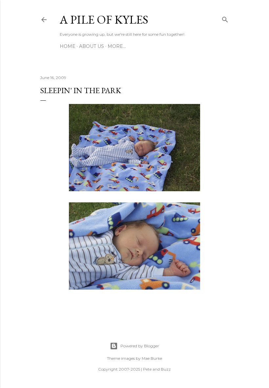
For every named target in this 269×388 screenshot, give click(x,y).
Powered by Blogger (139, 345)
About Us (91, 46)
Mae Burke (152, 358)
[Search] (225, 18)
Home (67, 46)
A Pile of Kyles (104, 19)
